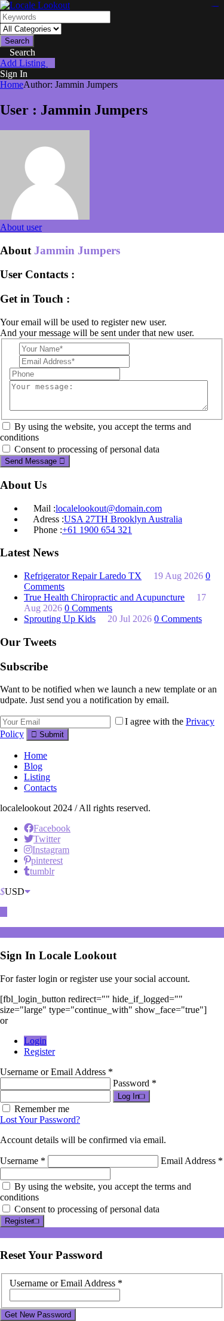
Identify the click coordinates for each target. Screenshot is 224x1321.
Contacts (40, 788)
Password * (135, 1083)
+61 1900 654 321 (97, 530)
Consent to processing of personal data (86, 449)
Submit (50, 734)
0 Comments (88, 608)
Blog (33, 766)
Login (35, 1041)
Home (11, 84)
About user (21, 227)
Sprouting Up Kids (60, 619)
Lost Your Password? (40, 1119)
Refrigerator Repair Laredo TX (83, 576)
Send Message (32, 461)
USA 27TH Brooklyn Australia (123, 519)
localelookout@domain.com (109, 508)
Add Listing (24, 63)
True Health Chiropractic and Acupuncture (104, 597)
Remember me (41, 1109)
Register (39, 1051)
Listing (37, 777)
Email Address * (192, 1161)
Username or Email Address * (56, 1072)
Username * (22, 1161)
